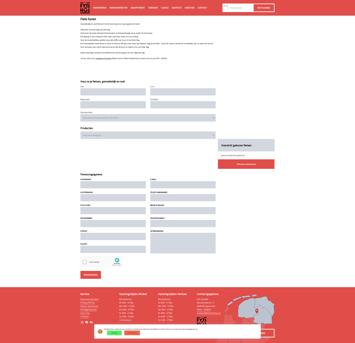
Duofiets (177, 7)
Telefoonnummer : (159, 192)
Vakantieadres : (158, 218)
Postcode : (85, 205)
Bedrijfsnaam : (157, 205)
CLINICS (165, 7)
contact (202, 7)
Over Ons (190, 7)
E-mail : (153, 179)
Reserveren (99, 7)
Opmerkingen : (157, 231)
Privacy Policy (87, 302)
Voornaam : (86, 179)
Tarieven (153, 7)
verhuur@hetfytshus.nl (209, 313)
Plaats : (84, 244)
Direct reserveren (89, 306)
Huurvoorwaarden (89, 299)
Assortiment (138, 7)
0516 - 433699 (204, 309)
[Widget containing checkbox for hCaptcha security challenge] (101, 262)
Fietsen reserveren (246, 164)
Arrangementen (118, 7)
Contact (84, 316)
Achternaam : (86, 192)
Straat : (84, 231)
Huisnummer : (86, 218)
